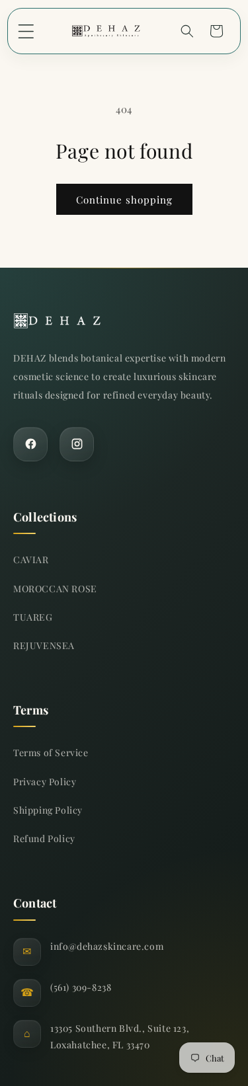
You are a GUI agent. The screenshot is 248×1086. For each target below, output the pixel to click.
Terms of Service (51, 752)
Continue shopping (124, 199)
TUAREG (33, 617)
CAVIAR (31, 559)
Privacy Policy (44, 781)
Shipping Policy (48, 810)
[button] (26, 31)
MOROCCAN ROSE (55, 588)
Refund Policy (44, 838)
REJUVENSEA (44, 645)
